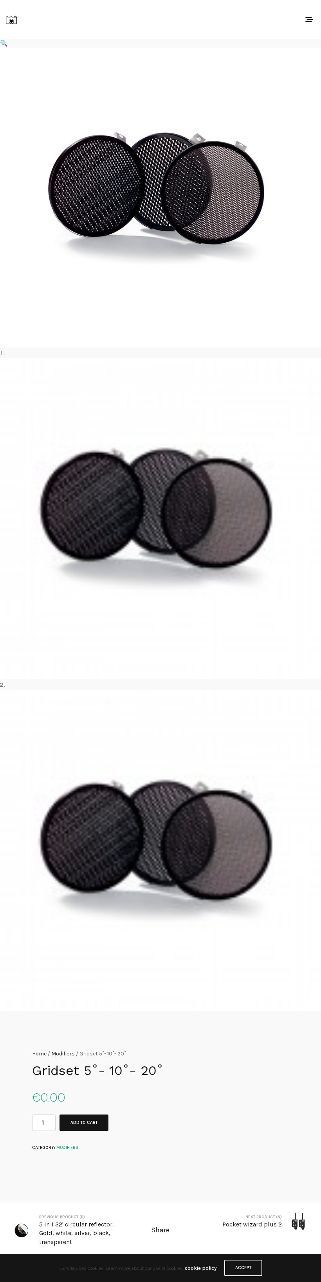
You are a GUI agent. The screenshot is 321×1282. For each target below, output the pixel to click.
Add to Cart (83, 1122)
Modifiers (63, 1053)
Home (39, 1053)
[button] (160, 43)
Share (160, 1230)
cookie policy (200, 1268)
